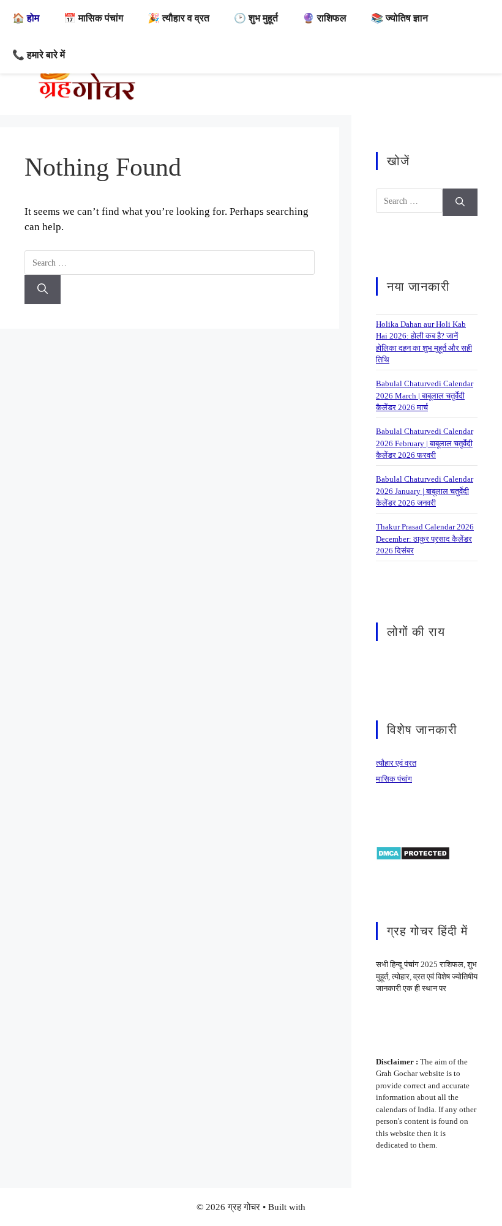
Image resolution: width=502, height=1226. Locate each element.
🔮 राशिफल (324, 18)
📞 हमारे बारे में (38, 55)
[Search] (42, 289)
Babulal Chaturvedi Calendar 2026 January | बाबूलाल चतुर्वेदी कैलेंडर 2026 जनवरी (424, 490)
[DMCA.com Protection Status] (413, 852)
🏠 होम (25, 18)
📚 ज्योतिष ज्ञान (399, 18)
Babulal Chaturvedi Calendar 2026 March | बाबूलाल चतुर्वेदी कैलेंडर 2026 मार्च (424, 395)
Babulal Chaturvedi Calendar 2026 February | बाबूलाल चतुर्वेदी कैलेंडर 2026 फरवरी (424, 443)
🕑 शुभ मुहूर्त (256, 18)
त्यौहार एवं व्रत (396, 763)
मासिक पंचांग (394, 778)
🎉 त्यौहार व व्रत (178, 18)
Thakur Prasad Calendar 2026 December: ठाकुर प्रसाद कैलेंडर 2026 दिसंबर (425, 538)
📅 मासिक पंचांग (93, 18)
